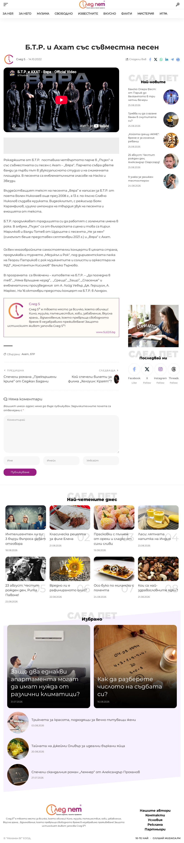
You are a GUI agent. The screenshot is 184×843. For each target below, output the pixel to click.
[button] (7, 4)
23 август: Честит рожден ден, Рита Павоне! (22, 590)
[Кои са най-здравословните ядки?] (158, 569)
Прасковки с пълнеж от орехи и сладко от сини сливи (113, 538)
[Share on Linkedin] (166, 59)
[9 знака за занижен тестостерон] (171, 181)
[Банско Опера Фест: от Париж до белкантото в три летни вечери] (171, 97)
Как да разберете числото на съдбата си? (129, 686)
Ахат (25, 354)
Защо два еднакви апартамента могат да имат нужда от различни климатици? (45, 682)
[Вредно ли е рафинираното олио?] (70, 569)
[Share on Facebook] (150, 59)
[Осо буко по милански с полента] (114, 569)
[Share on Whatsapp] (161, 59)
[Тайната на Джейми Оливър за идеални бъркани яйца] (18, 748)
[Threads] (174, 374)
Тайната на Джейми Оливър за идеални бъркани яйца (78, 746)
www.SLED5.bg (105, 332)
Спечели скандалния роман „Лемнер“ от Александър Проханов (85, 772)
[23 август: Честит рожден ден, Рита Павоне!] (25, 569)
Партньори (155, 829)
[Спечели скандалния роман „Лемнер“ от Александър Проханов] (18, 775)
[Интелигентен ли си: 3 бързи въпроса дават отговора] (25, 517)
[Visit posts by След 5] (9, 59)
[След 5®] (92, 4)
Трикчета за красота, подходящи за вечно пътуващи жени (83, 720)
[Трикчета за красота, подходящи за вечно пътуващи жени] (18, 722)
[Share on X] (155, 59)
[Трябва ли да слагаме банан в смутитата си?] (171, 119)
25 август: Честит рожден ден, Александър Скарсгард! (144, 158)
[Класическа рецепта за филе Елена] (70, 517)
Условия (155, 820)
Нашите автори (155, 811)
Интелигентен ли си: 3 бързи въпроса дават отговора (25, 538)
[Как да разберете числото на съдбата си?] (135, 666)
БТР (32, 354)
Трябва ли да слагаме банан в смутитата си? (142, 117)
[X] (147, 374)
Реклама (155, 825)
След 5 (20, 59)
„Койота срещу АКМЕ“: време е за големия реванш (143, 138)
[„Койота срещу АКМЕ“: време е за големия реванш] (171, 140)
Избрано (92, 619)
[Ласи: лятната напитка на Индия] (158, 517)
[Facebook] (134, 374)
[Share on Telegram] (172, 59)
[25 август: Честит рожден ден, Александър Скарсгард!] (171, 161)
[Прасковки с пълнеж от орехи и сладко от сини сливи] (114, 517)
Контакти (155, 815)
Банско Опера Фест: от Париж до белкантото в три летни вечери (142, 95)
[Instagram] (160, 374)
